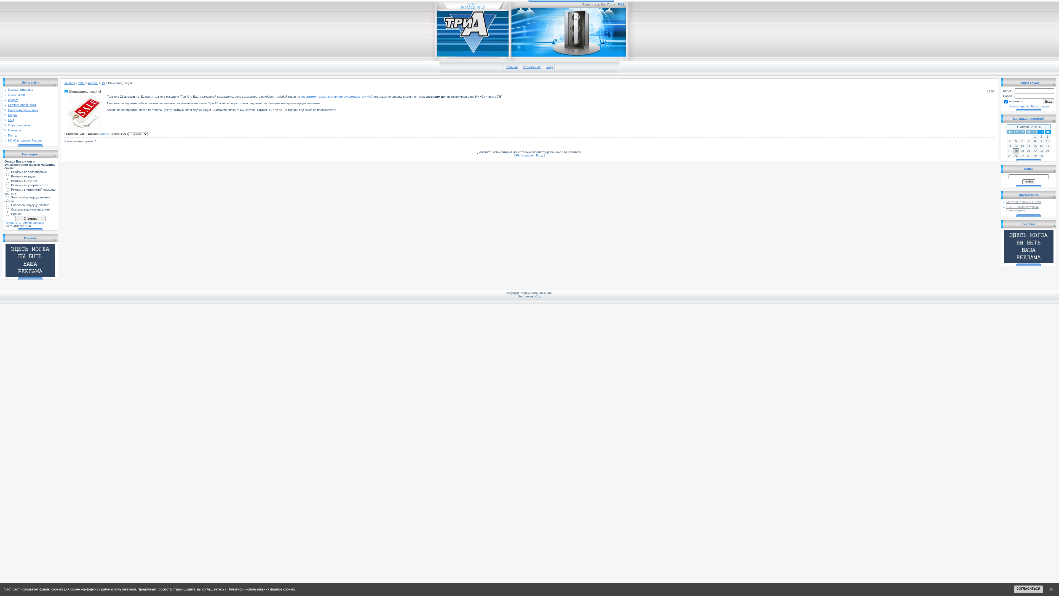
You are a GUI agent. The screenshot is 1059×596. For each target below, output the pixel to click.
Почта (12, 135)
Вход (549, 67)
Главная (512, 67)
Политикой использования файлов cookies (261, 589)
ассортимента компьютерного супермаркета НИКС (337, 96)
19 (103, 83)
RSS (621, 4)
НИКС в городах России (25, 140)
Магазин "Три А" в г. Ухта (1023, 202)
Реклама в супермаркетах (29, 185)
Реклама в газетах (24, 180)
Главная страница (20, 89)
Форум (12, 115)
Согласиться (1028, 588)
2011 (81, 83)
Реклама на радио (23, 176)
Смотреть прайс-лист (23, 110)
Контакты (14, 130)
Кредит (13, 100)
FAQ (11, 120)
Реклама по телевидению (29, 172)
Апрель (93, 83)
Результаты (12, 222)
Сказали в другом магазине (30, 209)
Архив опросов (33, 222)
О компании (16, 94)
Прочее (16, 213)
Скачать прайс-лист (22, 105)
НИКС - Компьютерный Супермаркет (1022, 208)
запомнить (1016, 101)
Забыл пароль (1019, 106)
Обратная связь (19, 125)
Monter (104, 133)
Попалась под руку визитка (30, 205)
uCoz (537, 296)
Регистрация (532, 67)
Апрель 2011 (1028, 127)
